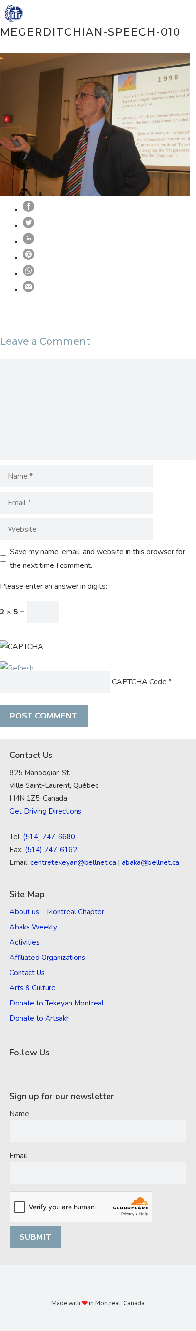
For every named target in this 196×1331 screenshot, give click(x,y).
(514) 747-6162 (51, 849)
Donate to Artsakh (40, 1018)
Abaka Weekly (33, 927)
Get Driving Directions (45, 811)
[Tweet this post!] (28, 225)
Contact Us (27, 972)
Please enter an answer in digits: (53, 586)
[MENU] (182, 13)
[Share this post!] (28, 209)
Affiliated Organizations (47, 957)
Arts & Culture (33, 988)
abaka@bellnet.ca (150, 862)
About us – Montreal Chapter (57, 912)
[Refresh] (17, 668)
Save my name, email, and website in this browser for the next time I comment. (97, 558)
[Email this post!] (28, 290)
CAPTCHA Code (139, 682)
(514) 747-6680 (49, 837)
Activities (24, 942)
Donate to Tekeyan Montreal (57, 1003)
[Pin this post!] (28, 257)
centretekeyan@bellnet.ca (73, 862)
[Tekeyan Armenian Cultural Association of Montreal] (14, 13)
